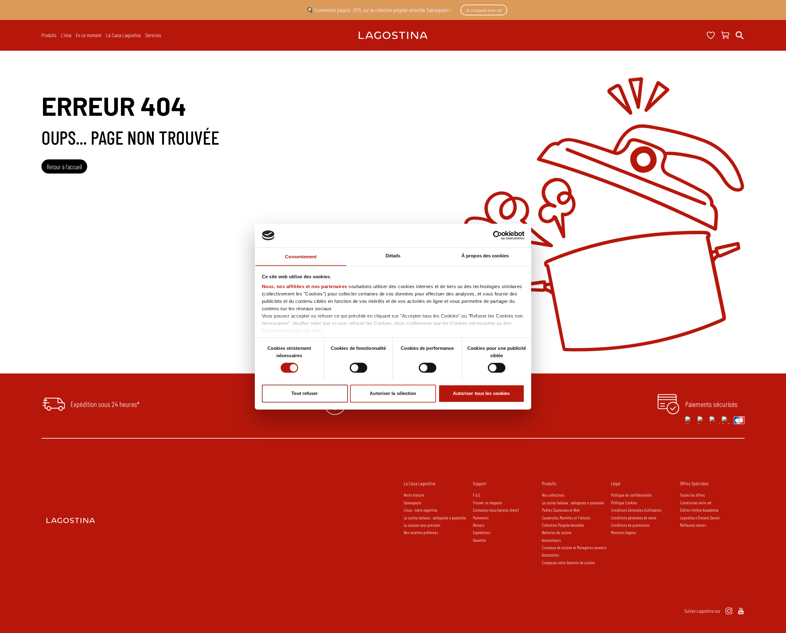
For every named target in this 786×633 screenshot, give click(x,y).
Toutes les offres (692, 495)
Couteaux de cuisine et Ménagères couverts (574, 547)
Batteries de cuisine (556, 532)
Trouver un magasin (487, 502)
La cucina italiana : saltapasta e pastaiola (435, 517)
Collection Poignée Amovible (563, 525)
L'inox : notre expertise (420, 510)
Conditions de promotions (630, 525)
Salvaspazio (412, 502)
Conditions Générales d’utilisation (636, 510)
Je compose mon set (484, 10)
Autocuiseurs (551, 540)
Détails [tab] (393, 255)
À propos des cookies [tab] (485, 255)
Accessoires (550, 554)
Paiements (480, 517)
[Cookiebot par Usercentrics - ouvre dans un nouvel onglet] (497, 235)
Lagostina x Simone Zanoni (700, 517)
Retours (478, 525)
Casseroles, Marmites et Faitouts (566, 517)
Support (479, 483)
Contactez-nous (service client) (496, 510)
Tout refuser (304, 393)
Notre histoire (414, 495)
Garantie (479, 540)
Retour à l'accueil (64, 166)
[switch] (358, 368)
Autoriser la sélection (393, 393)
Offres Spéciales (694, 483)
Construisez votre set (696, 502)
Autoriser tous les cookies (481, 393)
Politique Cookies (624, 502)
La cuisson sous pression (422, 525)
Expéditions (481, 532)
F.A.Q (476, 495)
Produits (549, 483)
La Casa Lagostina (419, 483)
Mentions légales (623, 532)
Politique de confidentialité (631, 495)
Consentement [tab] (301, 256)
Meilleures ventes (693, 525)
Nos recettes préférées (421, 532)
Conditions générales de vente (633, 517)
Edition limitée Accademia (699, 510)
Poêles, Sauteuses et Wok (561, 510)
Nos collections (553, 495)
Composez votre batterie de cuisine (568, 562)
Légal (615, 483)
